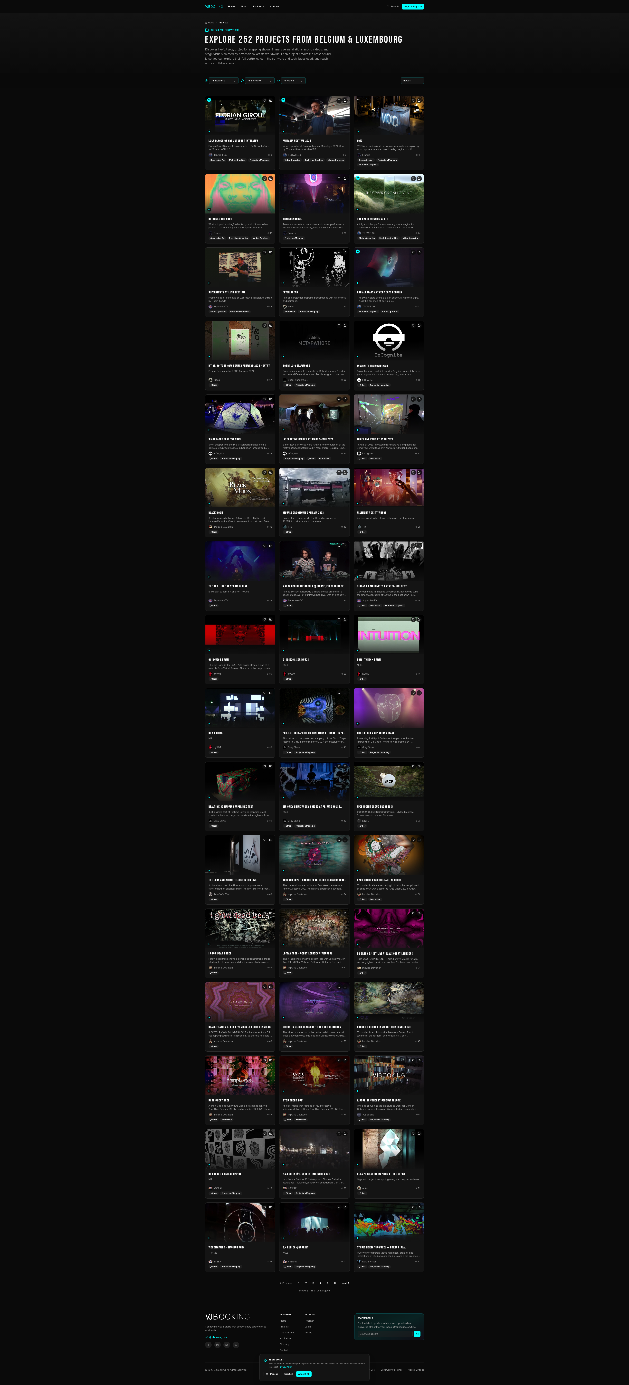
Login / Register (413, 6)
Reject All (288, 1374)
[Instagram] (217, 1345)
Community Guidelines (391, 1370)
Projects (284, 1326)
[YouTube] (236, 1345)
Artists (283, 1320)
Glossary (284, 1344)
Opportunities (287, 1332)
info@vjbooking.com (216, 1337)
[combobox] (223, 80)
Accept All (304, 1374)
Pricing (308, 1332)
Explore (257, 6)
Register (309, 1320)
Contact (274, 6)
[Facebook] (208, 1345)
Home (231, 6)
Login (308, 1326)
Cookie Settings (416, 1370)
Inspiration (285, 1338)
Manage (274, 1374)
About (244, 6)
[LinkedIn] (226, 1345)
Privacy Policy (285, 1367)
